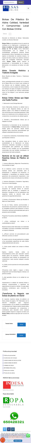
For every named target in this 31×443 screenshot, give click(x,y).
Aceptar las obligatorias (7, 440)
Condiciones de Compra (10, 358)
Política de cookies (9, 370)
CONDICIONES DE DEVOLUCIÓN (12, 360)
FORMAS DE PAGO (9, 365)
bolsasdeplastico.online (8, 253)
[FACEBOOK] (9, 429)
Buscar (21, 2)
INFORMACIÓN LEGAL (10, 368)
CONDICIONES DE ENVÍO (10, 363)
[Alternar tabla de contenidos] (9, 34)
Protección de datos (9, 373)
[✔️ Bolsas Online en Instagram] (13, 429)
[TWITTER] (5, 429)
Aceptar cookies (17, 440)
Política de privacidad (9, 355)
